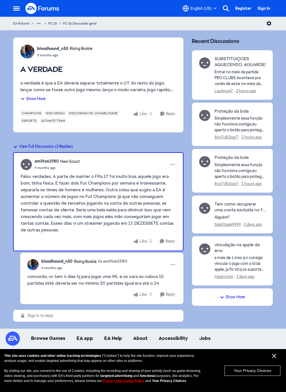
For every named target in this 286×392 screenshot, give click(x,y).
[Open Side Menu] (16, 8)
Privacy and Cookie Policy (123, 381)
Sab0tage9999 (227, 224)
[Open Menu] (269, 23)
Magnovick (223, 276)
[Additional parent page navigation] (38, 23)
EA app (85, 338)
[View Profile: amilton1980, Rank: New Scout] (26, 164)
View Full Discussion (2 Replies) (46, 146)
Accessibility (173, 338)
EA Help (113, 338)
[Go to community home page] (42, 8)
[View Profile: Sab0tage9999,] (204, 208)
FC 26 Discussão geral (80, 23)
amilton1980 (47, 161)
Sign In (264, 8)
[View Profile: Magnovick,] (204, 249)
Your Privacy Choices (252, 370)
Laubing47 (223, 90)
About (140, 338)
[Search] (226, 8)
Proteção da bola (231, 111)
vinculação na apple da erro (237, 247)
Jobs (205, 338)
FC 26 (52, 23)
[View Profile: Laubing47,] (204, 63)
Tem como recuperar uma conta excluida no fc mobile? (239, 207)
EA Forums (21, 23)
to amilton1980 (112, 261)
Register (243, 8)
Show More (36, 98)
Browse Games (48, 338)
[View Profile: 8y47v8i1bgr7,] (204, 115)
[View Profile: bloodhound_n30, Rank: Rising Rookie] (27, 52)
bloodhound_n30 (52, 48)
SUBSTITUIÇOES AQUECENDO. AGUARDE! (240, 61)
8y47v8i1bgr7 (226, 137)
